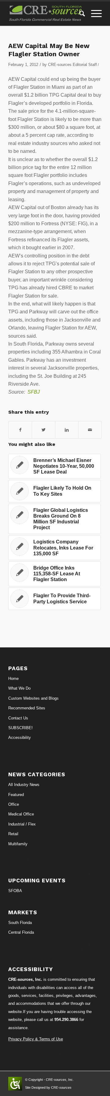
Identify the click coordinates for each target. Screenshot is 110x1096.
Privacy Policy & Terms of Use (35, 1039)
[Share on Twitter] (43, 429)
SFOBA (15, 890)
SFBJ (34, 392)
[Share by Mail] (90, 429)
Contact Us (18, 718)
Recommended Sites (26, 708)
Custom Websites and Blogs (33, 698)
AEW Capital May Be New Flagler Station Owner (49, 50)
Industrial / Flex (22, 824)
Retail (13, 834)
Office (13, 804)
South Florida (20, 922)
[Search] (79, 14)
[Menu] (93, 14)
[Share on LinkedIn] (66, 429)
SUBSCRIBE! (20, 727)
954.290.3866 (66, 1019)
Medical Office (21, 814)
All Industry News (23, 784)
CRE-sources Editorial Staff (72, 64)
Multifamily (18, 844)
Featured (16, 794)
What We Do (19, 688)
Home (13, 678)
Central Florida (21, 932)
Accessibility (19, 737)
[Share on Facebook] (20, 429)
